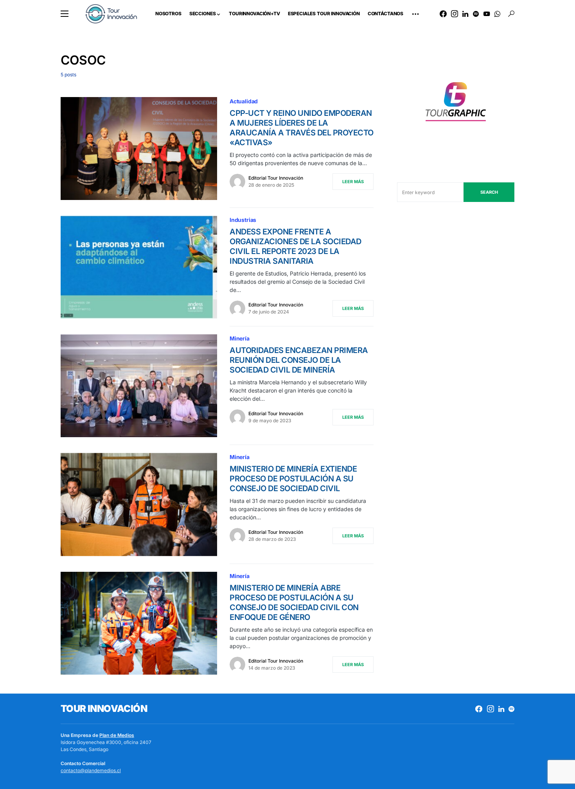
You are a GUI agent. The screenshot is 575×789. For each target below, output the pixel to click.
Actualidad (244, 101)
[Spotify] (476, 13)
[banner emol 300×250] (455, 104)
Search (489, 192)
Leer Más (353, 181)
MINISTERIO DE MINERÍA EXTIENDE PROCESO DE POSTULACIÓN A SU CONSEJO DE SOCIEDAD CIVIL (293, 478)
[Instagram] (454, 13)
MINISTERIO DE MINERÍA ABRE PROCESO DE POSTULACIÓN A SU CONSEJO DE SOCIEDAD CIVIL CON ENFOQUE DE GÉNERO (294, 602)
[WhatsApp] (497, 13)
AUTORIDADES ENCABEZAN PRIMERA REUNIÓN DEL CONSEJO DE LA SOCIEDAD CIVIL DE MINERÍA (299, 360)
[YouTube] (486, 13)
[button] (64, 14)
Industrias (243, 219)
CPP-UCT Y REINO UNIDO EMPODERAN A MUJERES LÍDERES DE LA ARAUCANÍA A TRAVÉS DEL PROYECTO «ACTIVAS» (302, 127)
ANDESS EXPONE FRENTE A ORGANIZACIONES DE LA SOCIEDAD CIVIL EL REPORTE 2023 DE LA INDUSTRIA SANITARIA (295, 246)
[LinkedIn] (465, 13)
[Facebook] (443, 13)
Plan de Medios (116, 735)
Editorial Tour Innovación (275, 178)
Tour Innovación (104, 708)
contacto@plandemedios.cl (91, 770)
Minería (240, 338)
